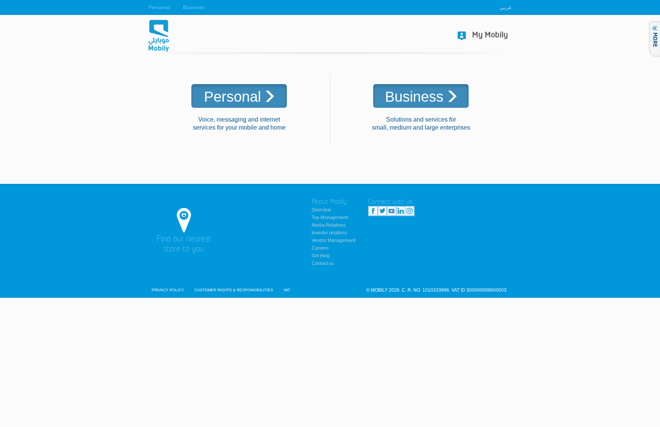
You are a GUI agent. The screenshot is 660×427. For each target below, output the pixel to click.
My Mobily (490, 35)
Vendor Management (333, 240)
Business (194, 7)
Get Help (321, 255)
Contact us (323, 263)
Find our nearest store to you (184, 244)
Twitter (382, 211)
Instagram (409, 211)
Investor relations (329, 232)
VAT (286, 290)
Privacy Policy (168, 290)
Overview (321, 210)
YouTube (391, 211)
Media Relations (329, 225)
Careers (320, 248)
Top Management (330, 217)
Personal (159, 7)
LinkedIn (400, 211)
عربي (506, 7)
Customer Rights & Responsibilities (233, 290)
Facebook (373, 211)
